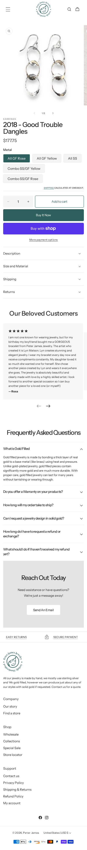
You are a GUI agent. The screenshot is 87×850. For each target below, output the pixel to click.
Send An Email (43, 610)
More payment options (43, 239)
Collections (11, 741)
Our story (10, 706)
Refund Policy (13, 796)
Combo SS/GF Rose (23, 179)
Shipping (49, 188)
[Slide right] (52, 113)
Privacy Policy (13, 783)
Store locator (12, 755)
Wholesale (11, 734)
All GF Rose (17, 158)
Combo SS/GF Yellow (24, 168)
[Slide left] (34, 113)
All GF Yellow (47, 158)
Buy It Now (43, 215)
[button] (8, 9)
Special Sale (11, 748)
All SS (72, 158)
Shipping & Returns (17, 789)
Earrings (9, 119)
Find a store (11, 713)
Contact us (11, 776)
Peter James (31, 832)
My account (11, 803)
